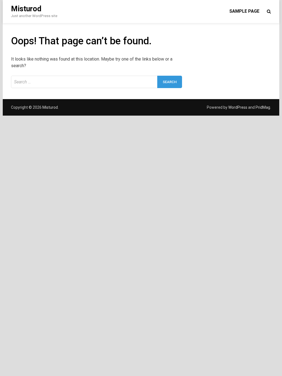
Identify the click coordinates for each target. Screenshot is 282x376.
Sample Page (244, 11)
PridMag (263, 107)
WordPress (237, 107)
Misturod (26, 8)
